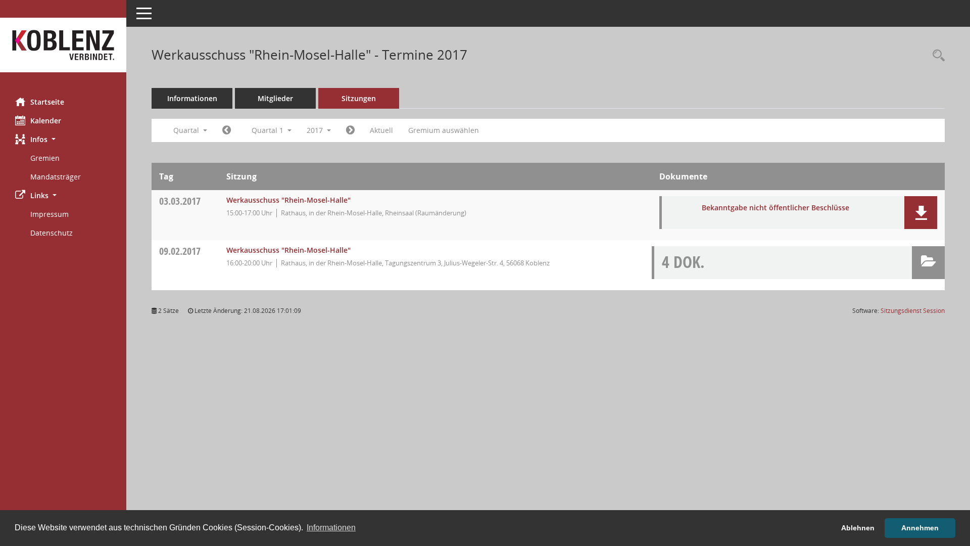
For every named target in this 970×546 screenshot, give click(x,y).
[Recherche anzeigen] (936, 56)
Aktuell (381, 130)
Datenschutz (51, 233)
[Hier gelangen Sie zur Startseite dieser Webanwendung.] (63, 45)
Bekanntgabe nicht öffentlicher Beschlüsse (775, 207)
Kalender (45, 120)
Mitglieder (275, 98)
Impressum (49, 214)
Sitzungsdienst (913, 310)
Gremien (45, 158)
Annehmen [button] (920, 528)
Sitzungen (359, 98)
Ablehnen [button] (858, 528)
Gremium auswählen (443, 130)
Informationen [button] (331, 527)
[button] (63, 139)
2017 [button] (316, 130)
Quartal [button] (187, 130)
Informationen (192, 98)
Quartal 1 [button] (268, 130)
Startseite (47, 102)
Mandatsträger (55, 176)
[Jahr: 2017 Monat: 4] (350, 130)
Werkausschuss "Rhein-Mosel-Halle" (288, 200)
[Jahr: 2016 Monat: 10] (226, 130)
